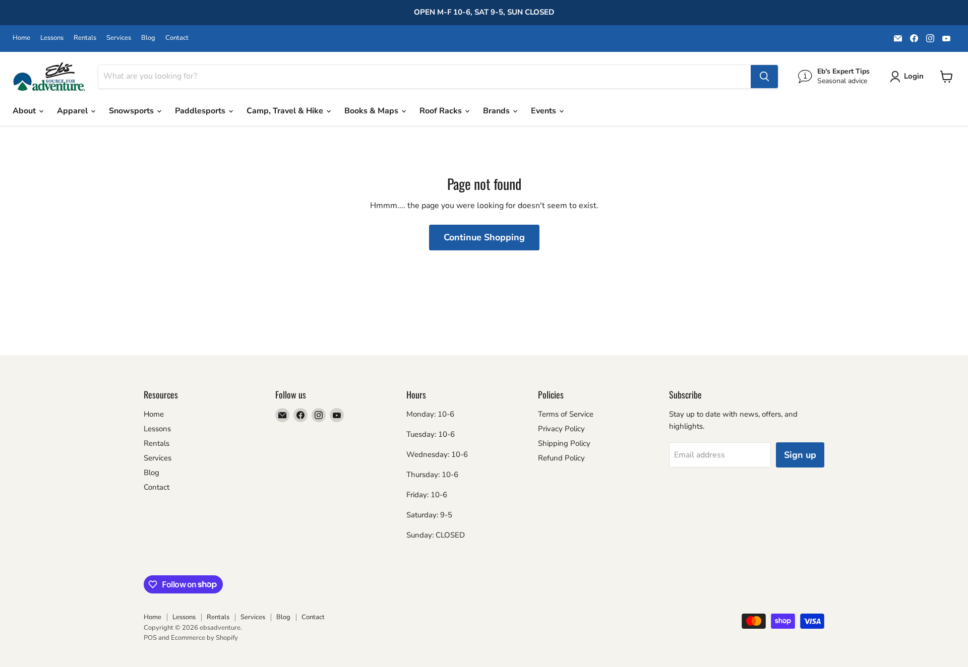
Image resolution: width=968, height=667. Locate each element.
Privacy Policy (561, 429)
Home (21, 38)
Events (544, 110)
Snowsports (132, 110)
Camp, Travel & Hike (286, 110)
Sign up (800, 455)
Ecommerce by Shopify (204, 637)
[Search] (764, 76)
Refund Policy (561, 458)
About (25, 110)
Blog (148, 38)
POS (150, 637)
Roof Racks (441, 110)
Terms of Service (565, 414)
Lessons (52, 38)
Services (118, 38)
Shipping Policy (564, 443)
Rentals (85, 38)
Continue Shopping (484, 237)
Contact (177, 38)
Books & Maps (372, 110)
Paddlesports (201, 110)
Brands (497, 110)
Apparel (73, 110)
